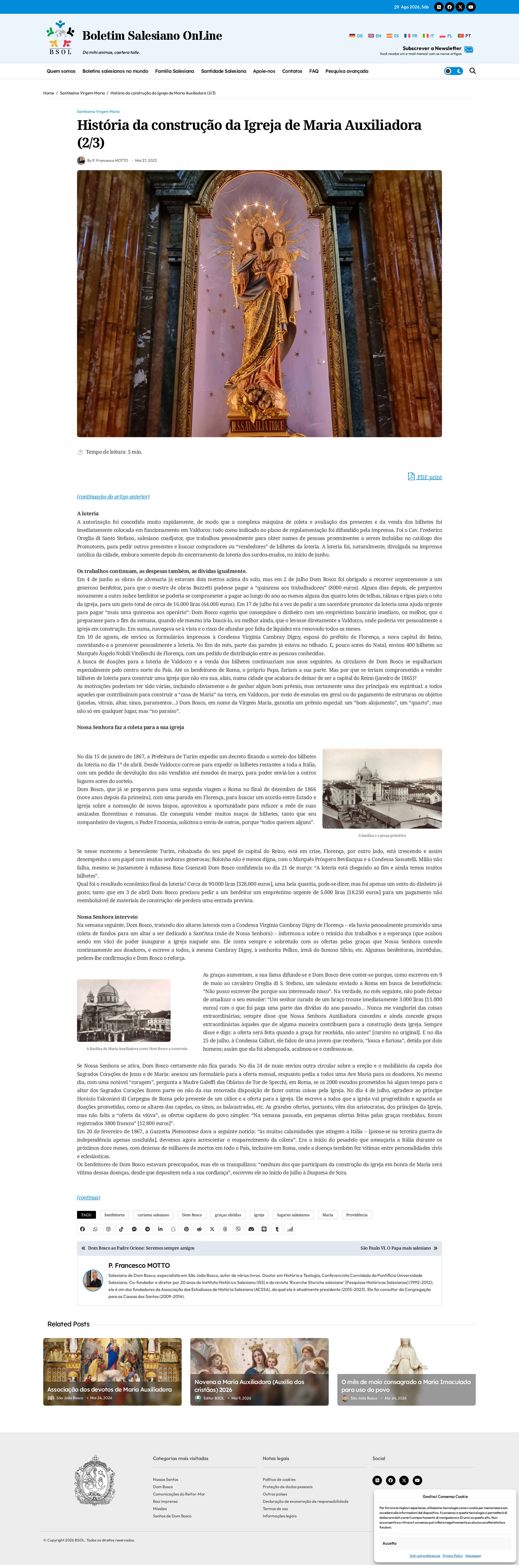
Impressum (473, 1556)
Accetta (389, 1543)
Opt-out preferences (425, 1556)
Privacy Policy (453, 1556)
